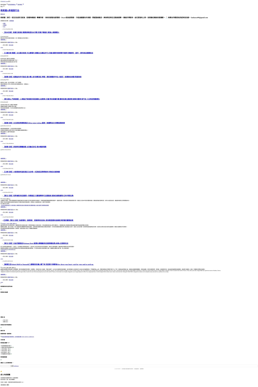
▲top (2, 47)
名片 (4, 26)
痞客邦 (9, 42)
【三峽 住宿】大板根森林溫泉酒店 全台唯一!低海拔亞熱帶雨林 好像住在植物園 (31, 172)
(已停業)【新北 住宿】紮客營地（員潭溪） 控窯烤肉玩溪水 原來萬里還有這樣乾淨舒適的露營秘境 (38, 220)
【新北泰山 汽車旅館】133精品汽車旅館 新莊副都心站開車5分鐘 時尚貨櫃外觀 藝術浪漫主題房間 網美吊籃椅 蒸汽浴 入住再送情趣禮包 (51, 99)
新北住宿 (11, 45)
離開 (8, 384)
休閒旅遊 (11, 20)
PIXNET (118, 368)
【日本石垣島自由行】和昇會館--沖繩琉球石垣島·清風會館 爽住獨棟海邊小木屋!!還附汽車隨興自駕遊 (25, 205)
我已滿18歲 (3, 384)
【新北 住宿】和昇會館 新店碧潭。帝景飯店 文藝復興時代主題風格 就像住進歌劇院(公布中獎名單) (38, 196)
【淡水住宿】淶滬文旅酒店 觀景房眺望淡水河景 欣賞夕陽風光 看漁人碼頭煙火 (31, 32)
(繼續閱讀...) (3, 39)
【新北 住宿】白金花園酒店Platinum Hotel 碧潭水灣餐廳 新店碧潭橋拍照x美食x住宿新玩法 (35, 243)
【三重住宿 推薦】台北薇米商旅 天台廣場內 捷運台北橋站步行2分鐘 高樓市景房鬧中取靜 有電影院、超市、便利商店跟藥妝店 (48, 53)
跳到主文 (3, 14)
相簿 (4, 23)
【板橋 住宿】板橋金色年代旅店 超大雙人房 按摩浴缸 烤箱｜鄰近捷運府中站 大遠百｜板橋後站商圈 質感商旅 (42, 77)
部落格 (4, 25)
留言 (12, 42)
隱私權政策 (136, 368)
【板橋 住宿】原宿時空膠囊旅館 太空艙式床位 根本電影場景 (24, 147)
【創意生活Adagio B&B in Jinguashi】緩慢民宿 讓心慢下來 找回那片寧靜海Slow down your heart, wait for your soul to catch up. (48, 264)
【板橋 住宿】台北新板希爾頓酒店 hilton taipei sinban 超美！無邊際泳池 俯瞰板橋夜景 (34, 123)
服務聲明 (142, 368)
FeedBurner (16, 366)
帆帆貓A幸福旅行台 (10, 10)
